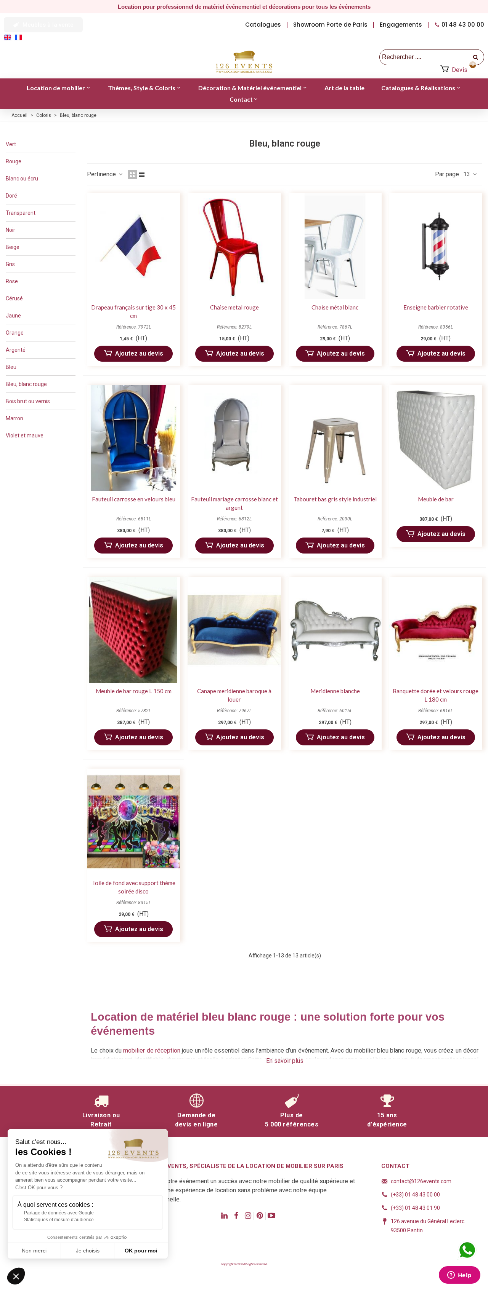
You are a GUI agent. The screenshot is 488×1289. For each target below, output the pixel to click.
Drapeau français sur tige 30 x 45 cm (133, 311)
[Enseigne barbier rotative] (435, 246)
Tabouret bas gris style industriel (335, 499)
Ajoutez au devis (139, 353)
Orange (15, 333)
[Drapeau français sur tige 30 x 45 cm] (133, 246)
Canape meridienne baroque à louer (234, 695)
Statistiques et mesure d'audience (59, 1219)
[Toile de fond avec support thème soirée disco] (133, 822)
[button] (43, 24)
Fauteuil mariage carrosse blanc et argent (234, 503)
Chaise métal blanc (334, 307)
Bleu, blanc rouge (26, 384)
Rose (12, 281)
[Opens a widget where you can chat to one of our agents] (459, 1275)
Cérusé (14, 298)
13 (467, 174)
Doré (11, 196)
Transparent (20, 213)
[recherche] (476, 57)
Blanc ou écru (22, 178)
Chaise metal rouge (234, 307)
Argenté (16, 350)
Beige (12, 247)
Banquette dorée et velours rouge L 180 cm (435, 695)
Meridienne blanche (335, 691)
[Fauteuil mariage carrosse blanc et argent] (234, 438)
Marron (14, 418)
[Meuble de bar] (435, 438)
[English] (9, 36)
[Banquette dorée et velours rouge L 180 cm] (435, 630)
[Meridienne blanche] (335, 630)
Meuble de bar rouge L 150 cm (134, 691)
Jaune (13, 316)
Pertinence (102, 174)
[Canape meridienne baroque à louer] (234, 630)
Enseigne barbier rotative (435, 307)
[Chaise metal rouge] (234, 246)
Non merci (34, 1251)
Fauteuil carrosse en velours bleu (133, 499)
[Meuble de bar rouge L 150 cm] (133, 630)
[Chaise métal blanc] (335, 246)
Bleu (11, 367)
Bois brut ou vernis (28, 401)
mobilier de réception (151, 1050)
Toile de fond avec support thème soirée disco (133, 887)
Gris (10, 264)
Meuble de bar (436, 499)
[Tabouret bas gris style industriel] (335, 438)
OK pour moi (141, 1251)
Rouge (13, 161)
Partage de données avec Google (59, 1213)
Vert (11, 144)
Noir (10, 230)
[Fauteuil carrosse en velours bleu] (133, 438)
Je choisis (88, 1251)
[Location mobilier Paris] (244, 62)
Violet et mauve (24, 435)
